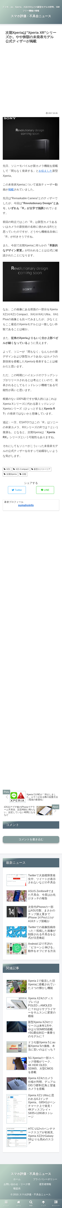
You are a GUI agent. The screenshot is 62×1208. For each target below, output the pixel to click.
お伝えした (45, 170)
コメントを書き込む (31, 839)
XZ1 (8, 469)
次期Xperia (11, 474)
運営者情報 (45, 1184)
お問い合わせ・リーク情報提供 (17, 1186)
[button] (55, 643)
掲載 (11, 189)
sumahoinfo (26, 505)
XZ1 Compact (22, 469)
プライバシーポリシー (45, 1179)
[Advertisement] (31, 77)
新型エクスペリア (42, 469)
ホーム (16, 1179)
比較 (24, 474)
